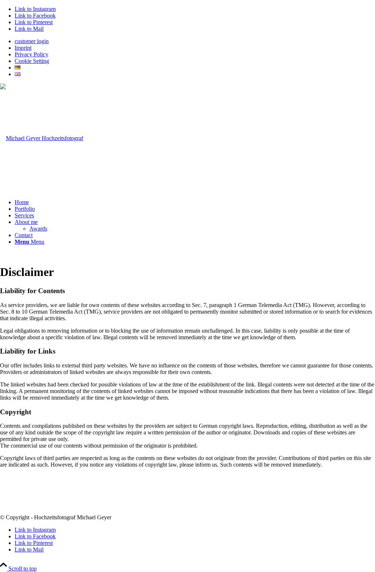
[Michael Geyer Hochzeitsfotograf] (41, 138)
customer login (32, 41)
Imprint (23, 48)
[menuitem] (195, 41)
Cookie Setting (32, 61)
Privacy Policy (31, 54)
